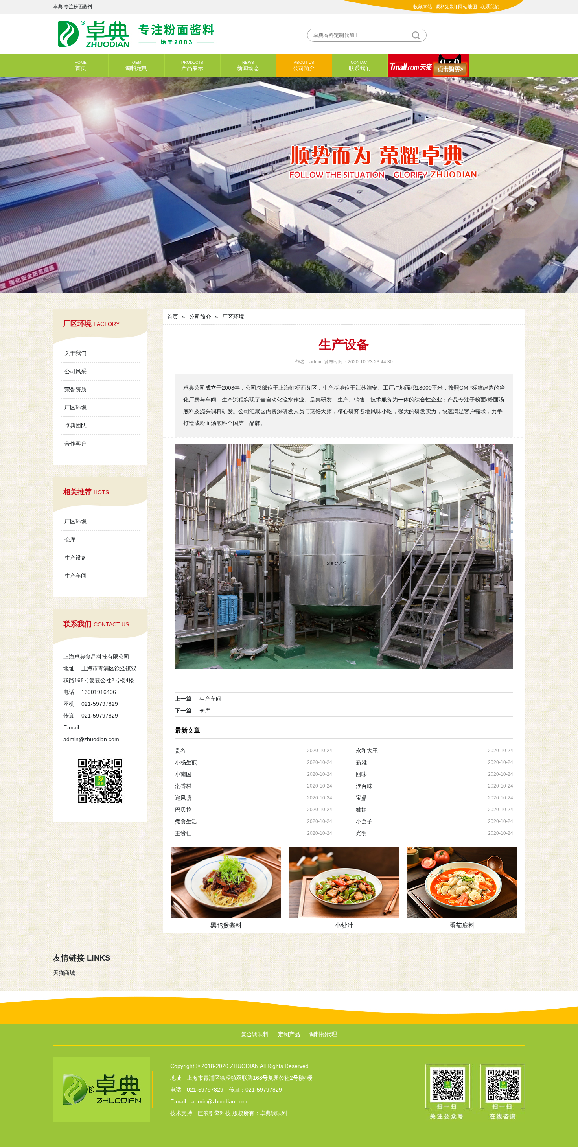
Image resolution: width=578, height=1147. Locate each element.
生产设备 (75, 557)
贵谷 (180, 750)
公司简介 (304, 65)
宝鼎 (361, 798)
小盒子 (364, 821)
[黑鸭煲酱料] (226, 882)
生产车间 (75, 576)
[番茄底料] (462, 882)
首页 (81, 65)
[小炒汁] (344, 882)
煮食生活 (186, 821)
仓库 (69, 539)
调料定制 (445, 6)
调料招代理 (323, 1034)
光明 (361, 833)
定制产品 (289, 1034)
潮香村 (183, 786)
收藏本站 (422, 6)
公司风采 (75, 371)
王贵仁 (183, 833)
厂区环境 (75, 407)
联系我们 (489, 6)
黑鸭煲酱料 (226, 925)
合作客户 (75, 443)
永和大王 (367, 750)
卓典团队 (75, 425)
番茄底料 (462, 925)
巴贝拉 (183, 809)
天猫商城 (64, 973)
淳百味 (364, 786)
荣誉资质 (75, 389)
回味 (361, 774)
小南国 (183, 774)
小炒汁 (344, 925)
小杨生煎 (186, 762)
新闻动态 (248, 65)
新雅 (361, 762)
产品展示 (192, 65)
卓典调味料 (273, 1113)
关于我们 (75, 353)
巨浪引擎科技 (214, 1113)
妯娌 (361, 809)
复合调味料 (255, 1034)
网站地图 (467, 6)
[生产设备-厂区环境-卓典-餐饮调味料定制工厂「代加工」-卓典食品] (171, 33)
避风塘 (183, 798)
